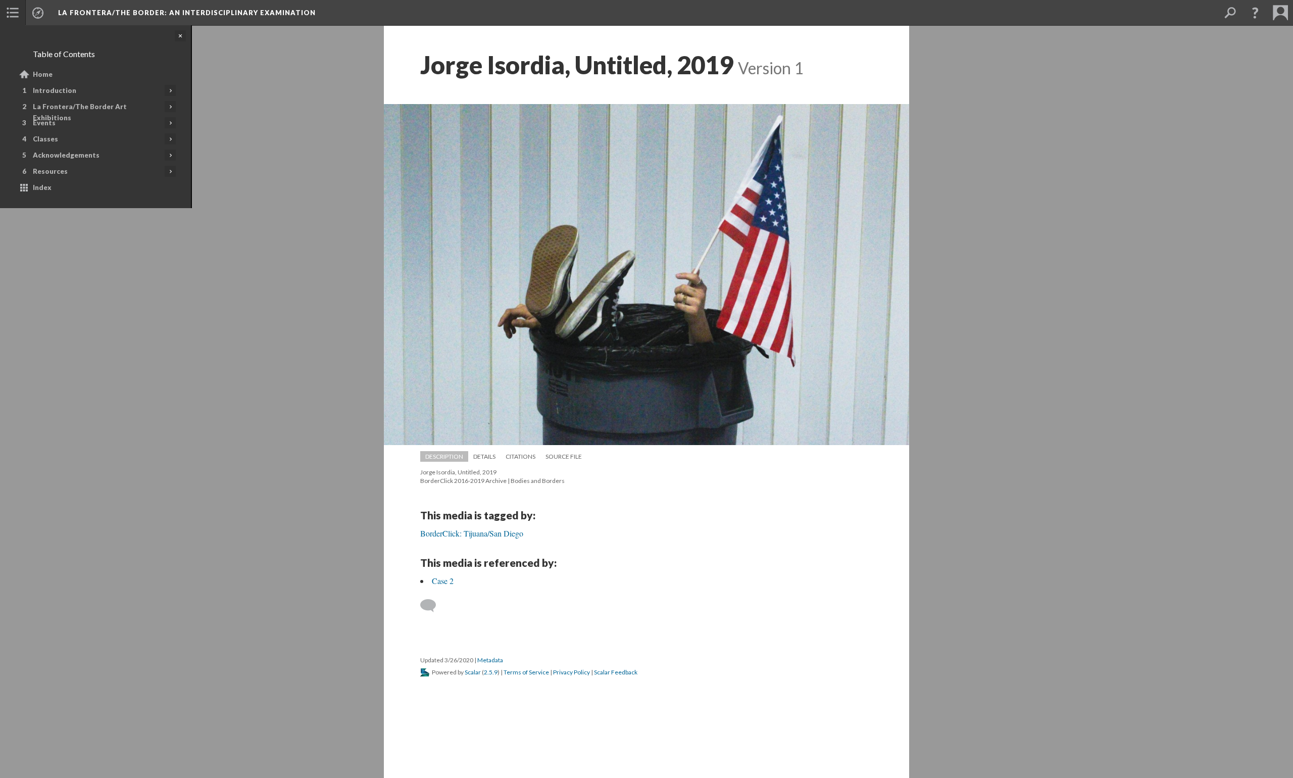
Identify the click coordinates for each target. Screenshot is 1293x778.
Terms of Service (526, 672)
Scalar (473, 672)
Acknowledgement (66, 155)
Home (43, 74)
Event (44, 123)
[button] (12, 12)
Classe (45, 139)
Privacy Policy (571, 672)
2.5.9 (491, 672)
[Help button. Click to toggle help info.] (1255, 12)
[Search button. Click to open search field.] (1229, 12)
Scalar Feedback (615, 672)
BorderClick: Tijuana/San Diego (471, 533)
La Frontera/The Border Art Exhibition (80, 112)
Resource (50, 171)
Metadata (490, 660)
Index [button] (42, 187)
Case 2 (443, 580)
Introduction (54, 90)
